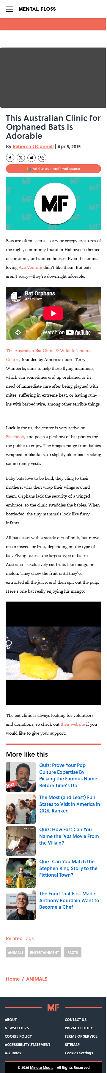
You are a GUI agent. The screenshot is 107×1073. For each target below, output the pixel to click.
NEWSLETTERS (17, 1028)
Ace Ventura (30, 267)
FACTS (72, 952)
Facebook (15, 436)
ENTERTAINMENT (44, 952)
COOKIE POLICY (18, 1036)
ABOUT (11, 1019)
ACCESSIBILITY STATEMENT (27, 1044)
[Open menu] (9, 8)
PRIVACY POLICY (79, 1028)
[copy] (42, 158)
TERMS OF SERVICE (81, 1036)
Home (13, 978)
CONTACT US (75, 1019)
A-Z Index (13, 1052)
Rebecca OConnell (33, 146)
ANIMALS (15, 952)
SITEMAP (72, 1044)
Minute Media (42, 1067)
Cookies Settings (79, 1052)
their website (73, 724)
